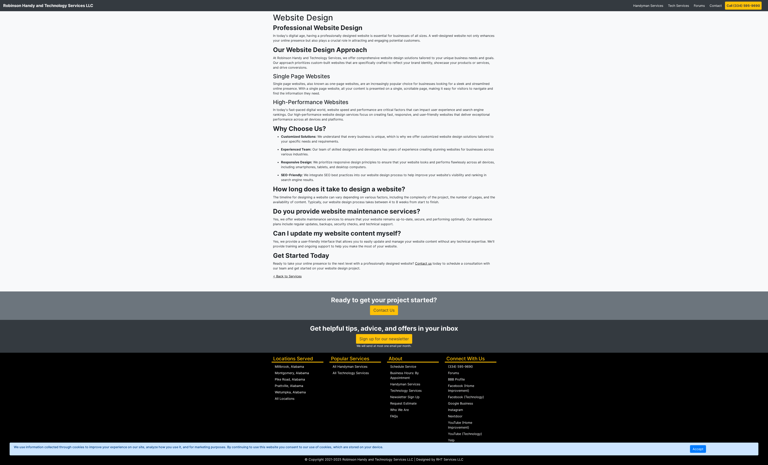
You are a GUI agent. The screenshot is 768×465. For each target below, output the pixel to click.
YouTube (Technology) (465, 434)
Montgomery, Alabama (292, 373)
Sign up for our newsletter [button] (384, 338)
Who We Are (399, 410)
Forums (699, 6)
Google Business (460, 403)
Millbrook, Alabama (289, 367)
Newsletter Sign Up (405, 397)
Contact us (423, 263)
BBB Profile (456, 379)
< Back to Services (287, 276)
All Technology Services (351, 373)
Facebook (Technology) (466, 397)
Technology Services (406, 391)
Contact (716, 6)
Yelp (451, 440)
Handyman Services (648, 6)
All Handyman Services (350, 367)
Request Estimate (403, 403)
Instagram (455, 410)
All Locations (284, 399)
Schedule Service (403, 367)
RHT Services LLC (449, 459)
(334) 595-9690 (460, 367)
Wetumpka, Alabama (290, 392)
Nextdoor (455, 416)
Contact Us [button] (384, 310)
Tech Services (678, 6)
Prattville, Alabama (289, 386)
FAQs (394, 416)
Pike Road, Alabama (290, 379)
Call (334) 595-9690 (743, 6)
